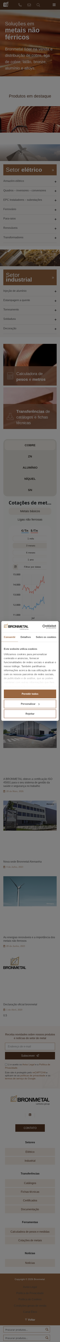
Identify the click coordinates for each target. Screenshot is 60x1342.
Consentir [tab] (10, 637)
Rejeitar (30, 713)
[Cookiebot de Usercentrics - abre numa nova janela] (42, 627)
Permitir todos (30, 693)
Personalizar (28, 703)
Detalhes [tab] (25, 637)
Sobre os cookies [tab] (46, 637)
